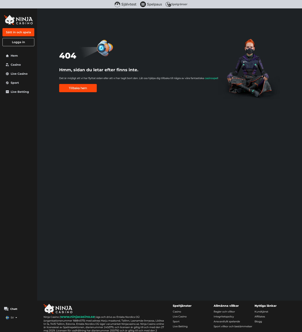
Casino (177, 311)
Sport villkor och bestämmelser (233, 326)
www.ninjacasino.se (77, 317)
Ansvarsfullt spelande (227, 321)
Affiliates (260, 316)
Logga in (18, 42)
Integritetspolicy (224, 316)
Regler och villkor (224, 311)
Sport (176, 321)
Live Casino (180, 316)
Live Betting (180, 326)
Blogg (258, 321)
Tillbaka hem (78, 88)
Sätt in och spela (18, 32)
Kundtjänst (261, 311)
